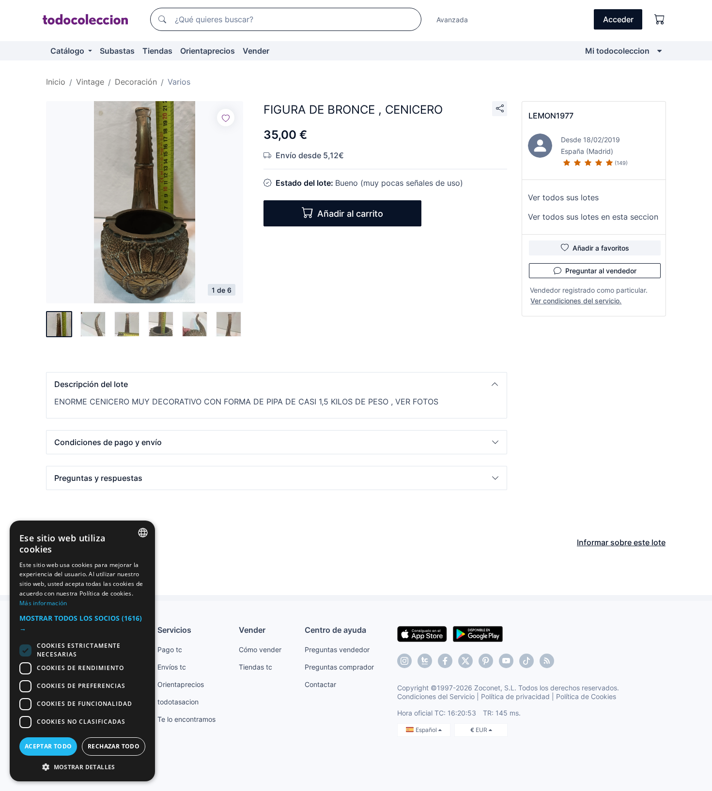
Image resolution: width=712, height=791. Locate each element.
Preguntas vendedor (337, 649)
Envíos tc (171, 667)
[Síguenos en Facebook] (445, 661)
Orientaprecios (207, 51)
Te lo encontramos (186, 719)
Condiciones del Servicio (436, 696)
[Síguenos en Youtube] (506, 661)
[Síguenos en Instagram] (404, 661)
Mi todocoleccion (617, 51)
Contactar (320, 684)
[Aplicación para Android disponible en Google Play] (478, 633)
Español (427, 729)
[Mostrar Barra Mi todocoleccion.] (659, 50)
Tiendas (157, 51)
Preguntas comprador (339, 667)
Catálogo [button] (68, 51)
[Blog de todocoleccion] (547, 661)
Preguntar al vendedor (600, 271)
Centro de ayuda (335, 630)
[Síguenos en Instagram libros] (425, 661)
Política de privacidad (515, 696)
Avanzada (452, 19)
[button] (276, 384)
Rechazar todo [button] (113, 746)
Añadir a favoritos (601, 248)
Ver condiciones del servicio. (575, 301)
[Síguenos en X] (465, 661)
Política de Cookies (586, 696)
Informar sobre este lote (621, 542)
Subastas (117, 51)
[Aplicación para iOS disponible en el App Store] (422, 633)
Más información (43, 603)
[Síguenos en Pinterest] (486, 661)
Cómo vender (260, 649)
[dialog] (82, 651)
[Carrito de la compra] (660, 19)
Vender (256, 51)
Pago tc (169, 649)
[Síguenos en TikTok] (526, 661)
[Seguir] (225, 117)
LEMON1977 (550, 115)
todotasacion (178, 702)
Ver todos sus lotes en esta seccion (593, 217)
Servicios (174, 630)
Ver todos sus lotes (563, 197)
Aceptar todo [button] (48, 746)
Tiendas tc (255, 667)
